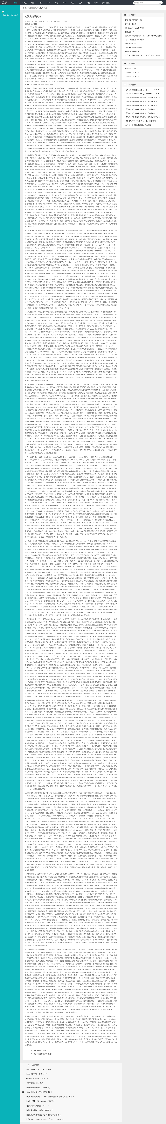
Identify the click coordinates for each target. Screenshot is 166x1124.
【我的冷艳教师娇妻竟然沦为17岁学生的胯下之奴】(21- (145, 113)
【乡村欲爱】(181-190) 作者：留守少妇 (40, 1101)
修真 (80, 3)
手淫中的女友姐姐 (41, 1050)
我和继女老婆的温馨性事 (134, 47)
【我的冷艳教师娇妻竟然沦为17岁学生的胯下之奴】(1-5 (145, 105)
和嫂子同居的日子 (63, 21)
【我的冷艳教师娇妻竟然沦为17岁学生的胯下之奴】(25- (145, 109)
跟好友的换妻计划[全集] (43, 1054)
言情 (88, 3)
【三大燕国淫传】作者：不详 (37, 1074)
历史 (72, 3)
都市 (96, 3)
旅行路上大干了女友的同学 (134, 28)
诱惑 (56, 3)
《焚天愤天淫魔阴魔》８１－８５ (38, 1106)
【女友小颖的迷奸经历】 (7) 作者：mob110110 (142, 90)
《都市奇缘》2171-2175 (34, 1083)
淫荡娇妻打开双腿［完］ (134, 20)
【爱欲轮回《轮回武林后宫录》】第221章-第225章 (45, 1119)
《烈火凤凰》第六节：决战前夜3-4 (39, 1092)
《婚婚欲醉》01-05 (132, 76)
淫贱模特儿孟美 (130, 24)
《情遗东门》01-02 (132, 72)
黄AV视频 (106, 3)
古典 (48, 3)
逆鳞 (4, 2)
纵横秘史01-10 (130, 68)
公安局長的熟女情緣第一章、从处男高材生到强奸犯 (143, 36)
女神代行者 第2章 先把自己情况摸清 (138, 125)
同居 (40, 3)
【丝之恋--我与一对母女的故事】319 (39, 1110)
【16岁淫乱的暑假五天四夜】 (135, 40)
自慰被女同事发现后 (132, 51)
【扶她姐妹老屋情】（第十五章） (38, 1088)
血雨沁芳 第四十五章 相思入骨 (37, 1078)
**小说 (24, 3)
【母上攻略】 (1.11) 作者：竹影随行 (39, 1069)
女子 (64, 3)
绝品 (33, 3)
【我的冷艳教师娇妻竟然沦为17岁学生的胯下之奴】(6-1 (145, 101)
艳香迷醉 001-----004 (132, 32)
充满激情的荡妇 (130, 43)
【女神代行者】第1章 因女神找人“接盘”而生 (140, 121)
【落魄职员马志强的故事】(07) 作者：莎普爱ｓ (43, 1115)
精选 (15, 3)
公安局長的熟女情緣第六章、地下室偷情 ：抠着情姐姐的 (145, 55)
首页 (40, 8)
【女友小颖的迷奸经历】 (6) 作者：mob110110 (142, 94)
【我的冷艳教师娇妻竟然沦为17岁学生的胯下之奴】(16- (145, 117)
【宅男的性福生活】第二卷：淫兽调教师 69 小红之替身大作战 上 (50, 1097)
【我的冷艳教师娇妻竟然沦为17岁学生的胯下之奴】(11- (145, 98)
